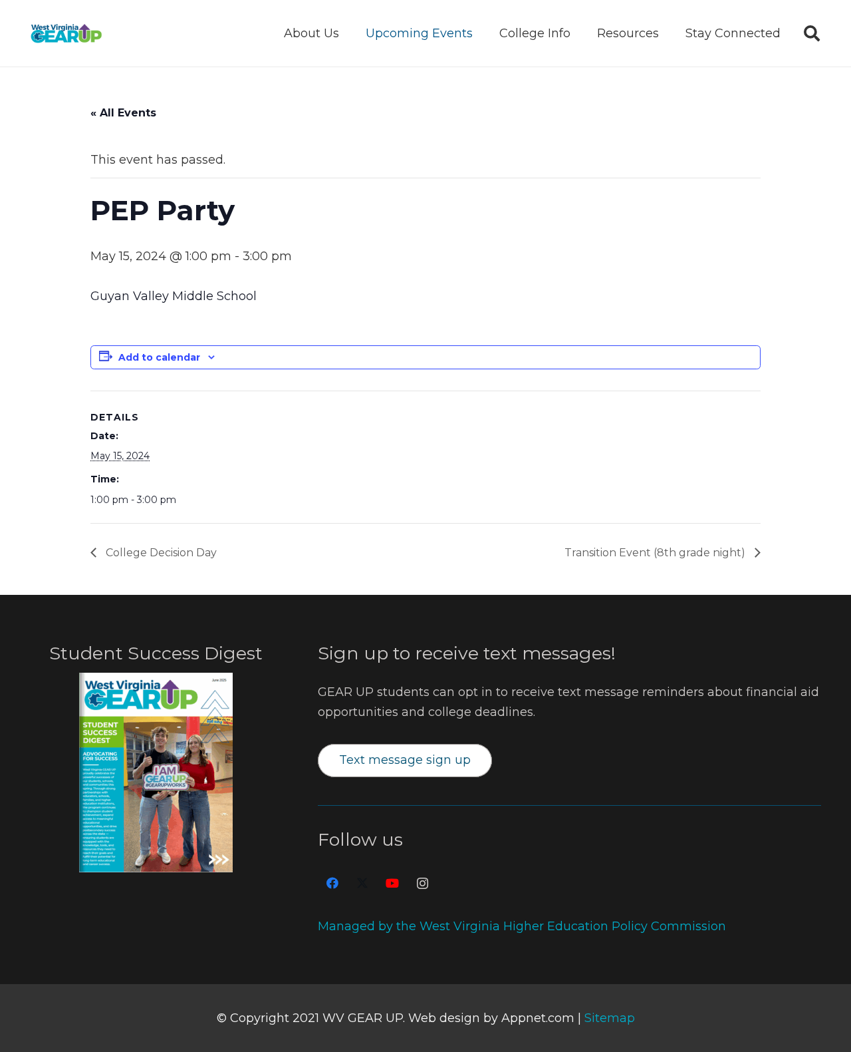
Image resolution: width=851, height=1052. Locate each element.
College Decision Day (160, 552)
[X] (363, 883)
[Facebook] (333, 883)
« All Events (123, 112)
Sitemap (609, 1018)
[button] (349, 33)
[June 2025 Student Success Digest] (156, 772)
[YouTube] (393, 883)
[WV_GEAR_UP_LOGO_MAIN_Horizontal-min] (66, 33)
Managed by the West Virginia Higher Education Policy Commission (522, 926)
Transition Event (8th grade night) (656, 552)
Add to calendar (159, 357)
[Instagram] (422, 883)
